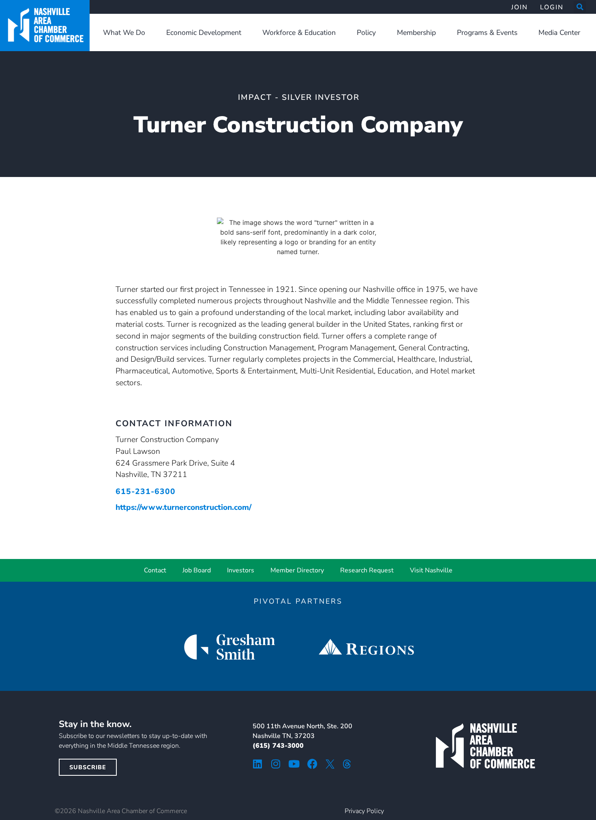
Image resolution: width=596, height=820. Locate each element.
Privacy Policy (364, 811)
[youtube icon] (294, 764)
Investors (240, 570)
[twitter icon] (330, 764)
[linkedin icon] (258, 764)
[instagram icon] (276, 764)
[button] (580, 7)
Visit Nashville (431, 570)
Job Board (196, 570)
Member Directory (297, 570)
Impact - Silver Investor (299, 97)
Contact (155, 570)
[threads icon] (347, 764)
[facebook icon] (312, 764)
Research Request (367, 570)
